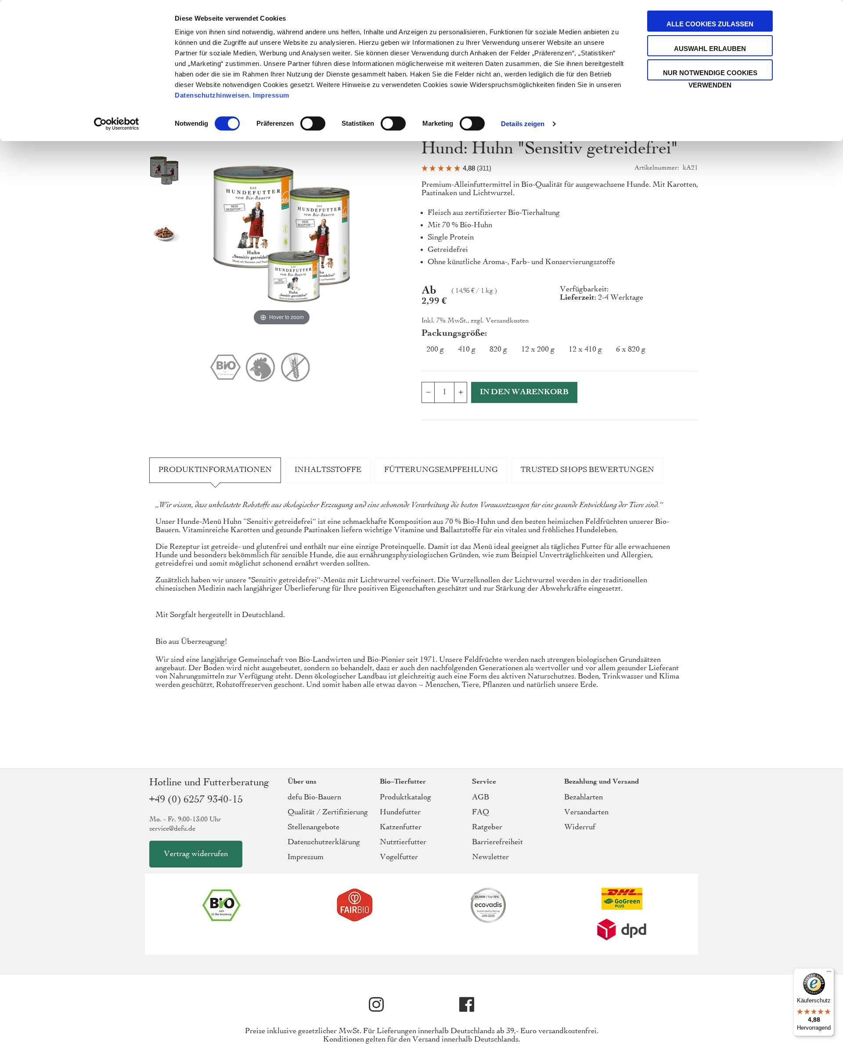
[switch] (312, 124)
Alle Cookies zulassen (709, 24)
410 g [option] (467, 349)
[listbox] (560, 352)
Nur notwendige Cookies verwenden (710, 74)
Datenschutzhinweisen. (213, 95)
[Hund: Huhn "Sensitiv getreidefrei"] (164, 171)
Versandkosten (507, 320)
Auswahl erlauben (710, 48)
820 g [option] (498, 349)
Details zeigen (522, 123)
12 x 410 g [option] (585, 349)
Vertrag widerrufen (196, 854)
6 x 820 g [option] (630, 349)
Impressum (271, 95)
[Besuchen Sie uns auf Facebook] (467, 1004)
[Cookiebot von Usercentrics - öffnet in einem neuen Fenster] (116, 124)
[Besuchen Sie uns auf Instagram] (376, 1004)
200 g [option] (435, 349)
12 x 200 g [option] (538, 349)
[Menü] (829, 973)
